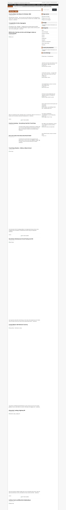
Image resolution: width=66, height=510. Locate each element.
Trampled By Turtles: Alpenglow (17, 23)
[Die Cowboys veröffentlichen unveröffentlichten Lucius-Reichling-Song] (49, 109)
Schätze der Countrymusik (46, 41)
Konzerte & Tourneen (31, 4)
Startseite (10, 4)
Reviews (38, 4)
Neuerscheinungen (21, 4)
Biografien (43, 39)
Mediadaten (44, 2)
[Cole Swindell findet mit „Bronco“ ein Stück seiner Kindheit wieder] (49, 80)
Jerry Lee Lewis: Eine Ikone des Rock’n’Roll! (20, 210)
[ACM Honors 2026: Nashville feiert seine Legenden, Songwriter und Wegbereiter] (49, 90)
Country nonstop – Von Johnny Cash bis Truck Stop (22, 123)
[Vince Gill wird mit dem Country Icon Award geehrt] (49, 129)
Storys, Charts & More (45, 43)
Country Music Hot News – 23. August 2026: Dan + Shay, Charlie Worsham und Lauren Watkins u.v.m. (49, 74)
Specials (43, 4)
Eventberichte (44, 38)
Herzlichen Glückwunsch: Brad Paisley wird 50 (21, 388)
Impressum (48, 2)
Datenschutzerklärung (53, 2)
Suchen (54, 9)
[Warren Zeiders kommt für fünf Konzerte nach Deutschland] (49, 100)
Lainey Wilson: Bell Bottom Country (18, 473)
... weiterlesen (15, 19)
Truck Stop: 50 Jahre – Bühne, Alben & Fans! (20, 297)
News (15, 4)
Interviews (43, 44)
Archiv (47, 4)
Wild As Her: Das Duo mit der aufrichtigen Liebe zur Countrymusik (22, 32)
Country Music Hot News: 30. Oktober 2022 (20, 14)
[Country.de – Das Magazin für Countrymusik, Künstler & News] (33, 3)
